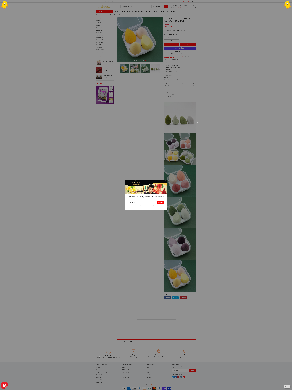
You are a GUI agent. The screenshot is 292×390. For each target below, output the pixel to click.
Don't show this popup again (147, 205)
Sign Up (160, 202)
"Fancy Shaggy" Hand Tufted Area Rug (14, 384)
